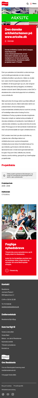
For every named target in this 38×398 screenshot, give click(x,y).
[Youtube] (7, 394)
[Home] (5, 4)
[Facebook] (3, 394)
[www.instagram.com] (12, 394)
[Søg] (28, 4)
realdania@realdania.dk (10, 307)
